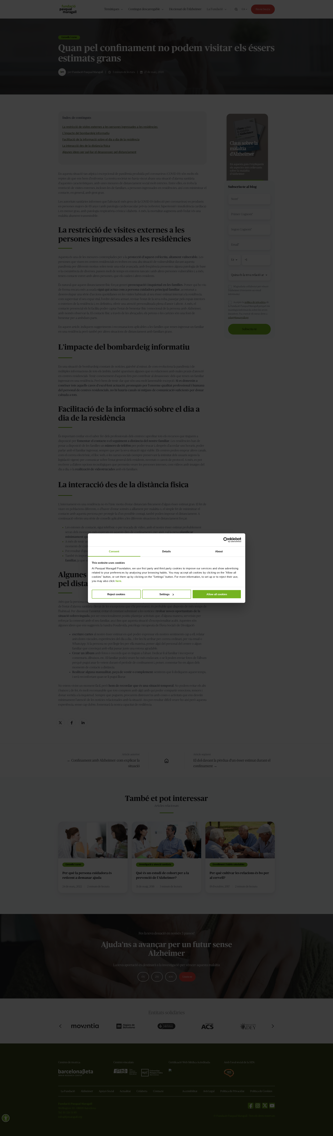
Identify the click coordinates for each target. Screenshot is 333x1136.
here (118, 580)
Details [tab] (166, 551)
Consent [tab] (114, 551)
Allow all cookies (216, 594)
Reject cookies (116, 594)
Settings (164, 594)
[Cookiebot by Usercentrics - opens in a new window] (226, 540)
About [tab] (219, 551)
